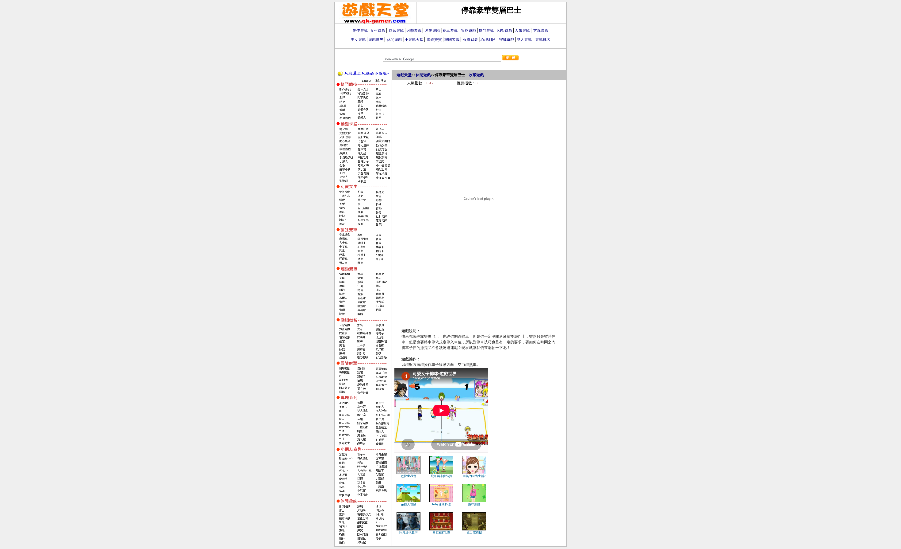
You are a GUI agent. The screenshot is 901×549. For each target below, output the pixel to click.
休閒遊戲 (394, 40)
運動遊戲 (432, 30)
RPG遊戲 (504, 30)
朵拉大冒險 (408, 504)
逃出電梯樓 (474, 532)
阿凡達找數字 (408, 532)
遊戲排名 (542, 40)
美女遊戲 (358, 40)
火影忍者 (470, 40)
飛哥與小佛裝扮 (441, 476)
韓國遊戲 (451, 40)
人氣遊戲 (522, 30)
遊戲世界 (375, 40)
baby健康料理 (441, 504)
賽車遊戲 (450, 30)
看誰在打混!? (441, 532)
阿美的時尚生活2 (474, 476)
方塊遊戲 (540, 30)
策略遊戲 (468, 30)
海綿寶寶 (434, 40)
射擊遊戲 (413, 30)
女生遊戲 (377, 30)
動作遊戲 (360, 30)
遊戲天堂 (404, 75)
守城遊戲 (506, 40)
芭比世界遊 (408, 476)
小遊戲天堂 (414, 40)
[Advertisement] (478, 101)
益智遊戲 (396, 30)
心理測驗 (488, 40)
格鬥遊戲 (486, 30)
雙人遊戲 (524, 40)
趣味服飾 (474, 504)
